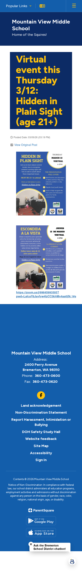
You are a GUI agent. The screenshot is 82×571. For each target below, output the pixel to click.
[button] (19, 6)
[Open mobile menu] (74, 6)
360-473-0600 (47, 375)
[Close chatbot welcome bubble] (30, 544)
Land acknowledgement (41, 405)
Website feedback (41, 439)
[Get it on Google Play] (41, 520)
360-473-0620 (45, 381)
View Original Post (25, 145)
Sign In (41, 460)
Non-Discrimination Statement (41, 412)
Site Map (41, 446)
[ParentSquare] (41, 510)
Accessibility (41, 453)
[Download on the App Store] (41, 532)
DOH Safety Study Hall (41, 432)
